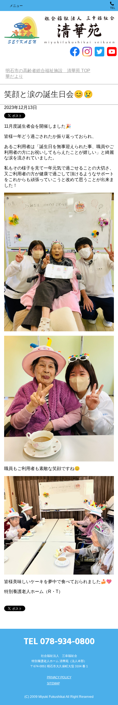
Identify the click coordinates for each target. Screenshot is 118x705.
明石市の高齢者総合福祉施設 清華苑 (59, 30)
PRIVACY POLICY (59, 677)
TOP (47, 70)
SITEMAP (53, 683)
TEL (112, 7)
